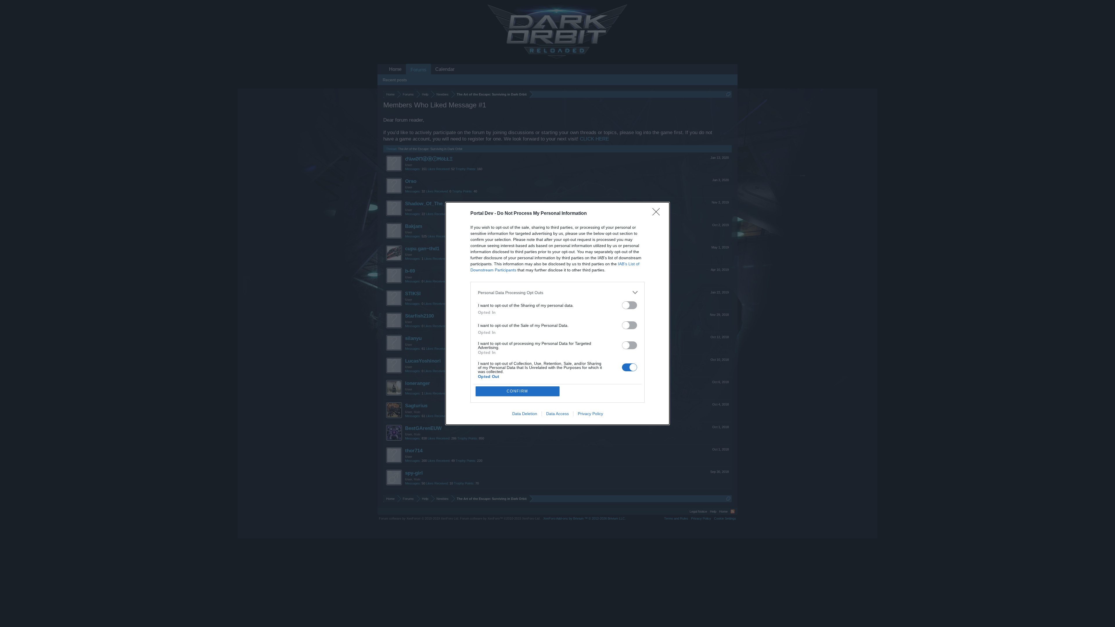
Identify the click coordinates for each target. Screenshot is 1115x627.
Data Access (557, 413)
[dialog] (557, 313)
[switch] (629, 305)
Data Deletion (524, 413)
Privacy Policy (590, 413)
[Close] (657, 213)
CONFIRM (517, 391)
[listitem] (557, 292)
